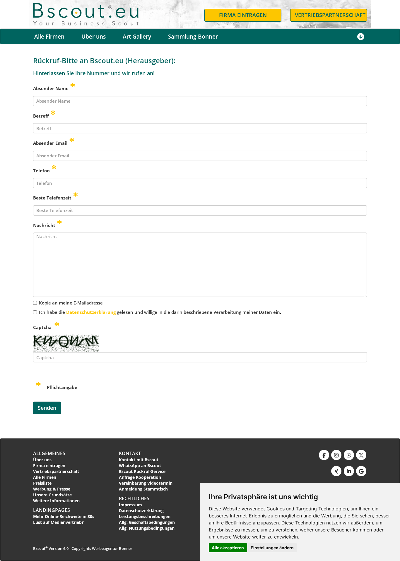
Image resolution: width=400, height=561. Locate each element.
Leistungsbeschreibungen (144, 516)
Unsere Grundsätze (52, 495)
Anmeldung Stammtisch (143, 489)
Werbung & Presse (51, 489)
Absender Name (51, 88)
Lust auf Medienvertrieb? (58, 522)
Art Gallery (137, 36)
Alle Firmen (49, 36)
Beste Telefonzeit (52, 198)
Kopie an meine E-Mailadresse (71, 303)
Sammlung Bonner (193, 36)
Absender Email (50, 143)
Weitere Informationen (56, 500)
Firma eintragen (49, 465)
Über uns (93, 36)
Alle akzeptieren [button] (228, 547)
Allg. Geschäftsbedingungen (147, 522)
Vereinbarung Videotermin (145, 483)
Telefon (41, 170)
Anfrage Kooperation (140, 477)
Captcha (43, 327)
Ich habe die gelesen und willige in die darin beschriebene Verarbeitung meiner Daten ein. (160, 312)
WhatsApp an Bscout (140, 465)
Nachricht (44, 225)
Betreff (41, 116)
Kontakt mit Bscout (138, 459)
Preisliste (42, 483)
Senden (47, 407)
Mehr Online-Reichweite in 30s (63, 516)
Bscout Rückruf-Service (142, 471)
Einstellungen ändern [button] (272, 547)
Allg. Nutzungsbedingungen (147, 528)
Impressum (130, 504)
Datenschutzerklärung (91, 312)
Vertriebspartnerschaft (56, 471)
